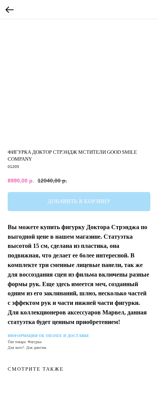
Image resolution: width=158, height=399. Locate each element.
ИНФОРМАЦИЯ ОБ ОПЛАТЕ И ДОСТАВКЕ (48, 336)
